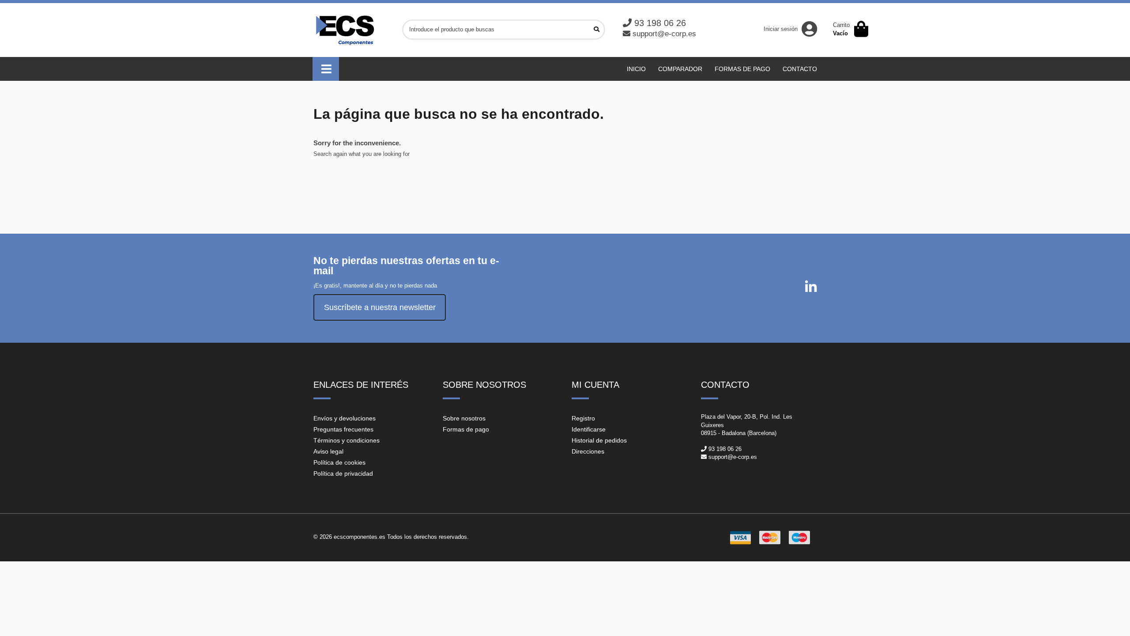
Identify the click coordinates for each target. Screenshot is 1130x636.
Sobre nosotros (464, 418)
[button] (326, 69)
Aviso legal (328, 451)
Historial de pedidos (599, 440)
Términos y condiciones (346, 440)
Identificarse (589, 429)
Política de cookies (339, 462)
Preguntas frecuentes (343, 429)
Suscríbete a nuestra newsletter (380, 307)
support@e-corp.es (664, 34)
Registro (583, 418)
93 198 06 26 (660, 23)
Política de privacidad (343, 473)
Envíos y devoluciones (344, 418)
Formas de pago (466, 429)
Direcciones (588, 451)
